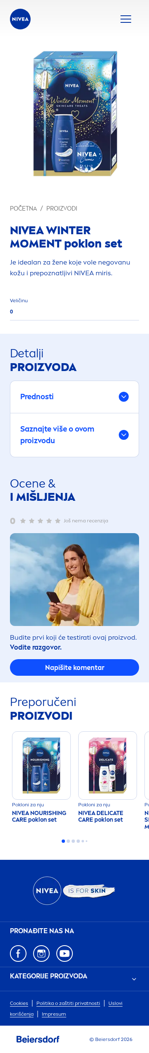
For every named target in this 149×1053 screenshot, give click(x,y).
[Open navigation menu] (126, 19)
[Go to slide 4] (78, 841)
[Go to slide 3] (73, 841)
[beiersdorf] (38, 1039)
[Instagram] (41, 953)
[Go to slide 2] (68, 841)
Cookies (19, 1003)
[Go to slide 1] (63, 841)
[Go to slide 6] (86, 841)
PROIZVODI (61, 208)
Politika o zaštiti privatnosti (68, 1003)
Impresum (54, 1014)
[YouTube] (64, 953)
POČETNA (23, 208)
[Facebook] (18, 953)
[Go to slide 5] (83, 841)
